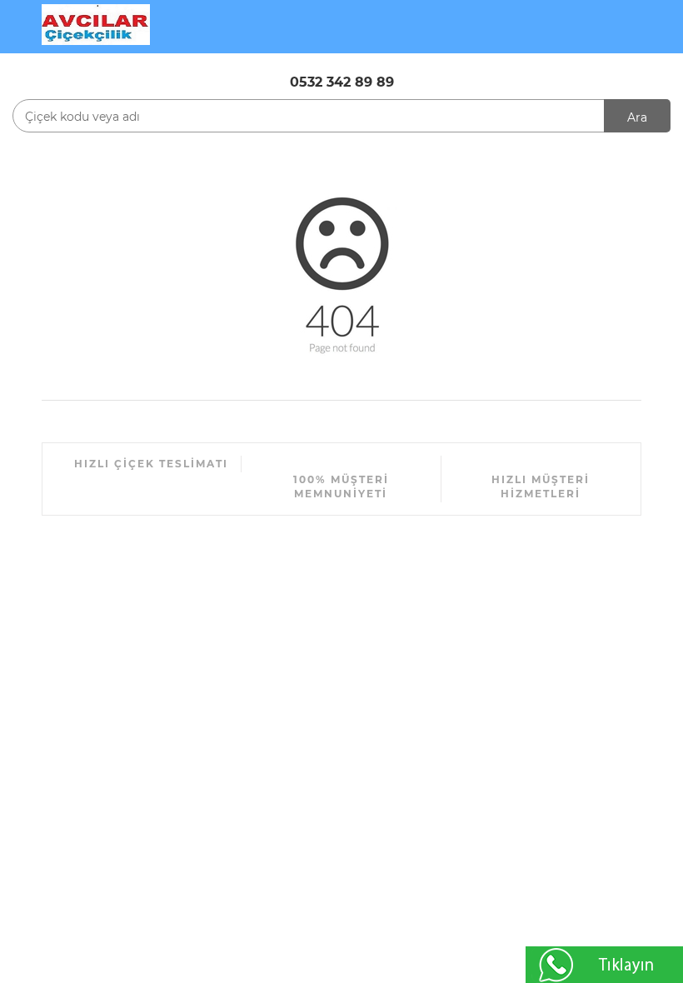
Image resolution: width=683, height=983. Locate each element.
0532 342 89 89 (342, 82)
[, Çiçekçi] (96, 23)
